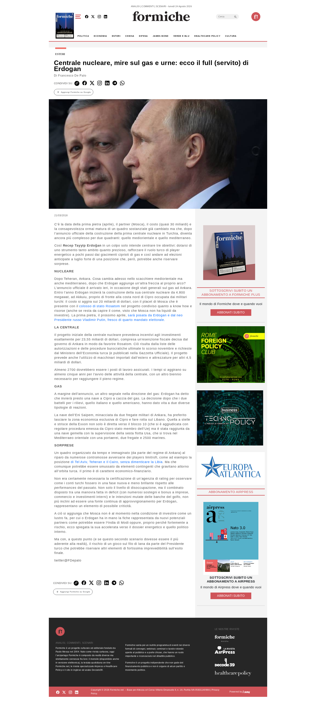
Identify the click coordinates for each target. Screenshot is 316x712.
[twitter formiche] (64, 692)
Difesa (143, 36)
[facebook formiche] (58, 692)
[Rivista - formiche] (234, 638)
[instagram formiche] (70, 692)
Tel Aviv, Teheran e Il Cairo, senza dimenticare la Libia (119, 462)
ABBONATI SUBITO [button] (230, 312)
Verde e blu (181, 36)
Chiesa (129, 36)
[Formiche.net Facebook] (87, 17)
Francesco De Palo (72, 75)
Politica (83, 36)
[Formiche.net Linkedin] (105, 17)
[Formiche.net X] (93, 17)
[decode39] (234, 662)
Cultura (231, 36)
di (73, 462)
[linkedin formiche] (77, 692)
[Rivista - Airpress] (234, 650)
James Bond (161, 36)
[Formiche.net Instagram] (99, 17)
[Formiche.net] (255, 16)
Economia (100, 36)
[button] (79, 26)
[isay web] (246, 691)
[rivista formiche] (231, 538)
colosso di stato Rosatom (99, 306)
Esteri (116, 36)
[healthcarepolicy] (234, 673)
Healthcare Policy (207, 36)
